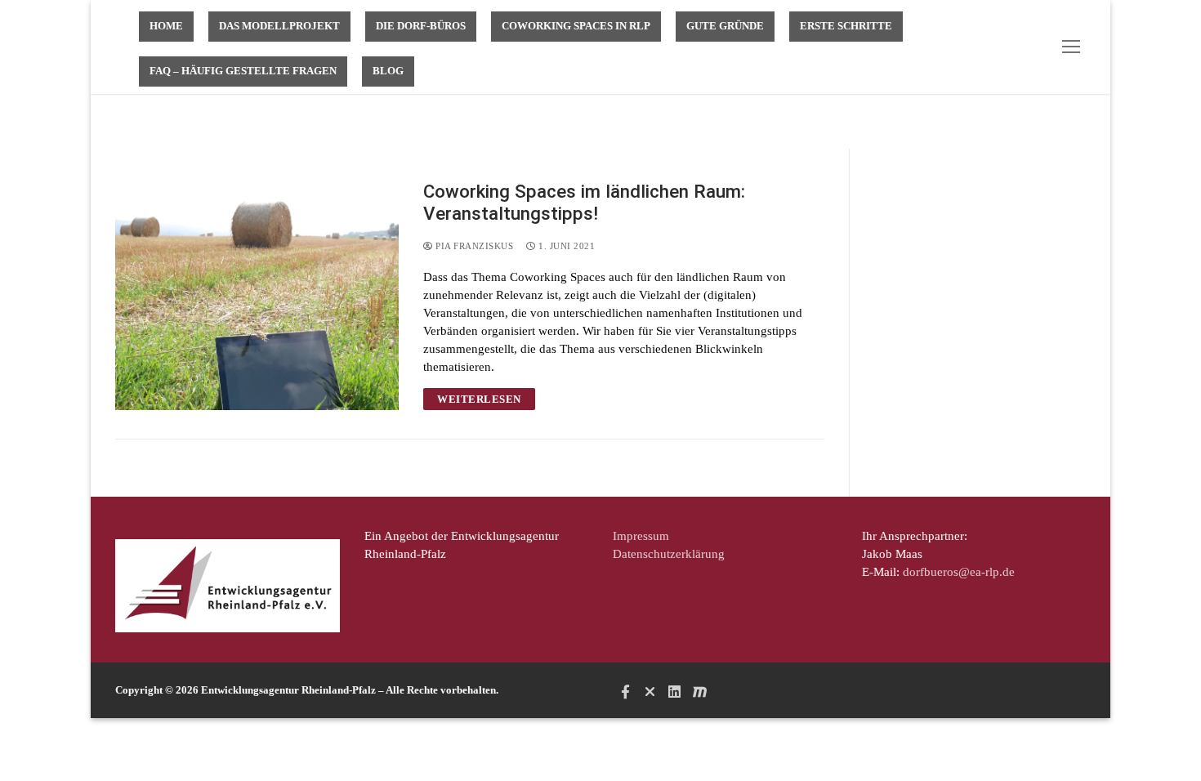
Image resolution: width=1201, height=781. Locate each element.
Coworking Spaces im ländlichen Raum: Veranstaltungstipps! (584, 202)
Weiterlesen (479, 399)
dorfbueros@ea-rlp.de (959, 571)
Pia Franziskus (473, 246)
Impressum (641, 535)
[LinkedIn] (675, 691)
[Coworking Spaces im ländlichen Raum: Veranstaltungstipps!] (257, 296)
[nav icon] (1074, 47)
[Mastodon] (699, 691)
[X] (649, 691)
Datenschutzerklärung (669, 553)
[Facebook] (625, 691)
